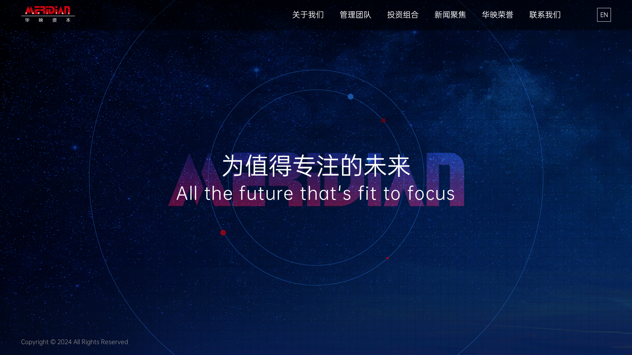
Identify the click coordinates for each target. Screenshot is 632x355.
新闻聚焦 (450, 15)
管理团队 (355, 15)
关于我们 (308, 15)
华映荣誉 (498, 15)
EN (604, 15)
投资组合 (403, 15)
